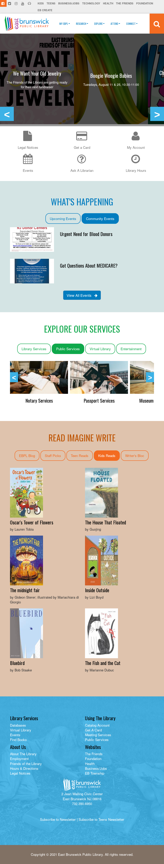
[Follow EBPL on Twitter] (10, 3)
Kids (41, 3)
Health (108, 3)
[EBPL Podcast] (29, 3)
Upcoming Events (63, 218)
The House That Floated (105, 522)
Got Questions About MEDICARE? (89, 265)
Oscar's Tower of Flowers (31, 522)
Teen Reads (79, 455)
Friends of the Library (26, 763)
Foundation (144, 3)
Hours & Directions (24, 768)
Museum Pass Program (39, 400)
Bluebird (17, 662)
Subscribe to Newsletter (58, 819)
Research (81, 24)
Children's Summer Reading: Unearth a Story (37, 75)
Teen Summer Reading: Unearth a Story (111, 75)
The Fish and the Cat (102, 662)
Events (15, 734)
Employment (19, 758)
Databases (18, 725)
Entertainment (131, 348)
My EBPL (63, 24)
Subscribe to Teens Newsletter (101, 819)
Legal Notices (20, 773)
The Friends (124, 3)
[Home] (26, 23)
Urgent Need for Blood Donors (86, 233)
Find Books (18, 739)
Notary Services (99, 400)
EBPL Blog (27, 455)
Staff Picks (53, 455)
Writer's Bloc (134, 455)
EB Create (45, 10)
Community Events (100, 218)
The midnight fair (25, 590)
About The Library (23, 753)
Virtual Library (100, 348)
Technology (91, 3)
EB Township (94, 773)
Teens (51, 3)
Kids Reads (106, 455)
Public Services (68, 348)
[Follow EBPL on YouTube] (23, 3)
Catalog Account (97, 725)
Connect (131, 24)
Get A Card (93, 729)
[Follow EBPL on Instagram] (16, 3)
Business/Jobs (68, 3)
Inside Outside (97, 590)
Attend (114, 24)
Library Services (34, 348)
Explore (98, 24)
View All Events (80, 295)
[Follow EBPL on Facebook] (3, 3)
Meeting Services (98, 734)
